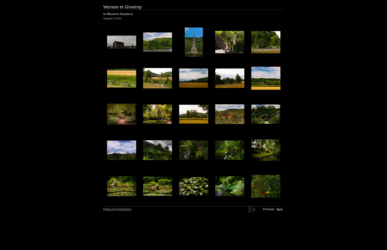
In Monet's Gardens (118, 14)
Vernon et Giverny (122, 6)
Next (280, 209)
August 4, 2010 (112, 18)
